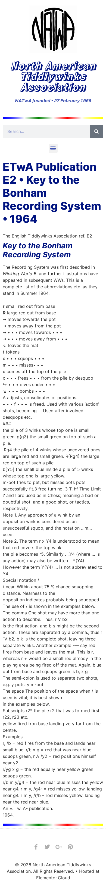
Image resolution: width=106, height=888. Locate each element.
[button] (53, 148)
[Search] (96, 131)
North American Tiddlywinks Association (53, 76)
